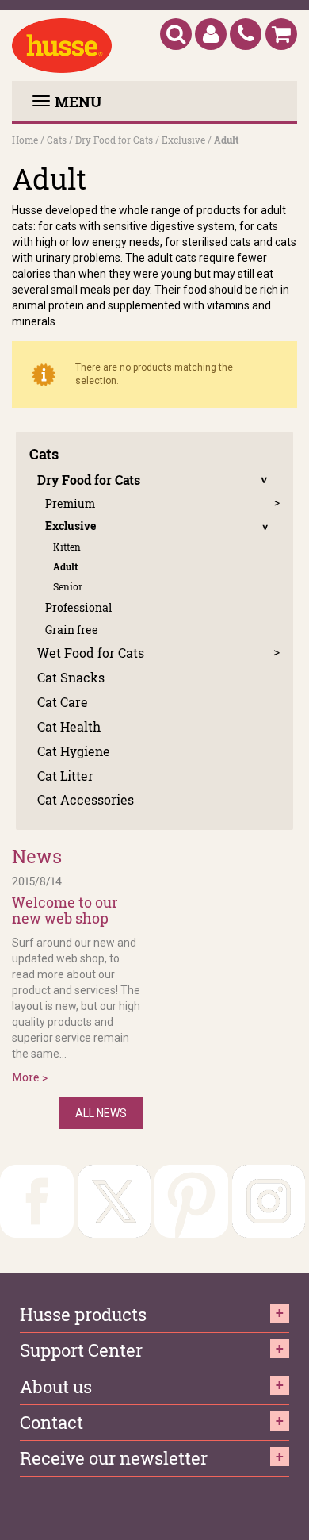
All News (101, 1113)
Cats (57, 139)
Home (25, 139)
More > (30, 1077)
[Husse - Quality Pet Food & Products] (62, 45)
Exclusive (183, 139)
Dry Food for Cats (114, 139)
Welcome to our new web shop (64, 911)
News (37, 856)
